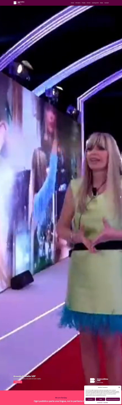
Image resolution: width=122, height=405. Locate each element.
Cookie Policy (100, 402)
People (83, 2)
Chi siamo (77, 2)
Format (88, 2)
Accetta (90, 399)
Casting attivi (95, 2)
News (101, 2)
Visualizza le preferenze (113, 399)
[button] (119, 387)
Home (72, 2)
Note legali (105, 402)
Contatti (106, 2)
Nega (100, 399)
